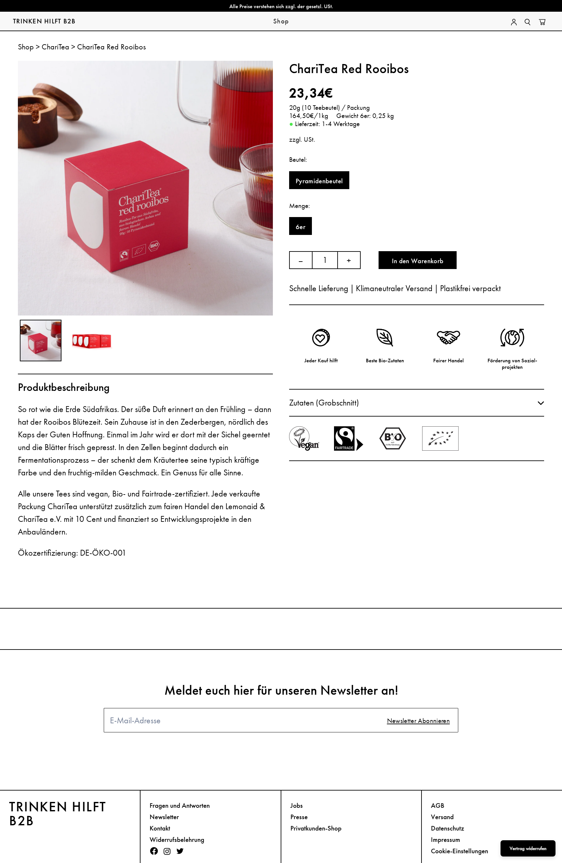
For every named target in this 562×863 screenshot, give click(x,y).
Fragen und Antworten (180, 805)
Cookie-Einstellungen (459, 850)
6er (300, 226)
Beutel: (298, 159)
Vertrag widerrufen (528, 848)
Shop (27, 47)
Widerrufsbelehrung (177, 839)
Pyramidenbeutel (319, 180)
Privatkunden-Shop (315, 828)
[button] (416, 403)
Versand (442, 816)
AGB (437, 805)
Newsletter (164, 816)
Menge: (299, 205)
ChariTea (56, 47)
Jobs (296, 805)
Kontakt (160, 828)
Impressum (445, 839)
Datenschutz (447, 828)
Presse (299, 816)
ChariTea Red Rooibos (111, 47)
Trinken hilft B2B (44, 21)
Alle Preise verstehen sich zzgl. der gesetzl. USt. (281, 6)
